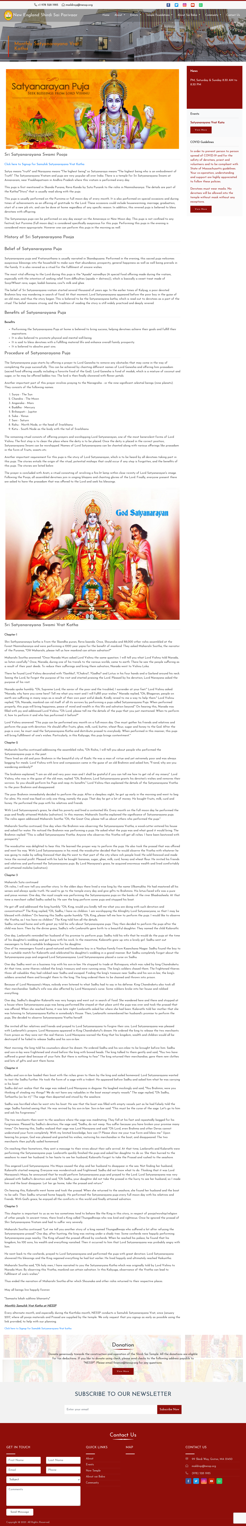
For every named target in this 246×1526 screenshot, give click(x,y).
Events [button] (134, 15)
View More (201, 130)
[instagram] (184, 5)
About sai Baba (95, 1476)
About (89, 1458)
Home (105, 15)
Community (92, 1483)
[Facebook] (168, 5)
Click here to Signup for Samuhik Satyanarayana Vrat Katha (44, 164)
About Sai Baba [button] (188, 15)
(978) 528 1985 (201, 1473)
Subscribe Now (169, 1409)
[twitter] (176, 5)
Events (90, 1464)
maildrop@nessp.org (79, 5)
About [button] (119, 15)
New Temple (93, 1470)
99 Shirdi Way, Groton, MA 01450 (212, 1459)
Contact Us (233, 15)
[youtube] (192, 5)
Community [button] (212, 15)
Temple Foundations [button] (158, 15)
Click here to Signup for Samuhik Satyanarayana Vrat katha (38, 1328)
